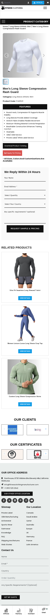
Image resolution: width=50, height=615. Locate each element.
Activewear (6, 520)
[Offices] (6, 610)
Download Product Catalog (15, 146)
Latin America (32, 544)
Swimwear (5, 528)
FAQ (3, 536)
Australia (30, 524)
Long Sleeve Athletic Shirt (20, 26)
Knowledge (6, 532)
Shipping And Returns (10, 540)
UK (27, 532)
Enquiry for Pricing (13, 153)
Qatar (29, 520)
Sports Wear (6, 524)
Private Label (6, 513)
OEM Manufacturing (9, 517)
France (29, 540)
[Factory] (18, 610)
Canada (29, 513)
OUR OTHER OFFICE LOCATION (17, 494)
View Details (25, 298)
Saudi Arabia (31, 517)
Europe (29, 528)
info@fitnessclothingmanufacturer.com (21, 484)
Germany (30, 536)
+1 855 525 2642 (11, 488)
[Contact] (31, 610)
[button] (45, 429)
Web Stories (6, 544)
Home (5, 26)
